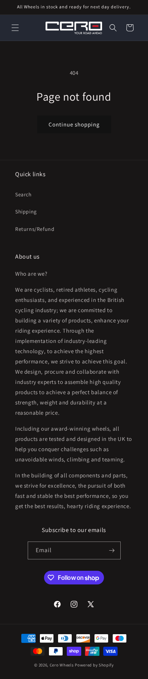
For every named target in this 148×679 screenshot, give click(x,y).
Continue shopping (74, 124)
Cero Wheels (62, 665)
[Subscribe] (112, 550)
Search (23, 194)
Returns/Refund (34, 229)
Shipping (26, 211)
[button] (15, 27)
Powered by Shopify (94, 665)
